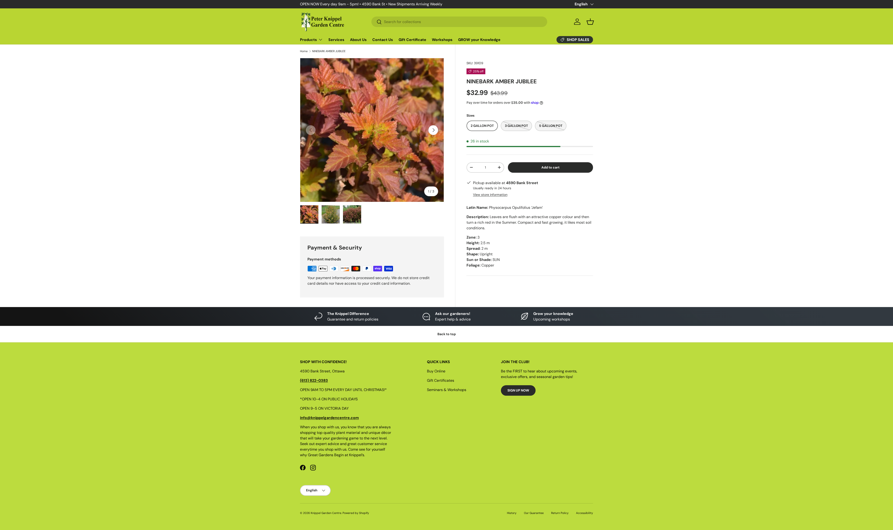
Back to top (446, 334)
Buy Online (436, 371)
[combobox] (459, 22)
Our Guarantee (534, 513)
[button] (590, 22)
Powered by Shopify (356, 513)
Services (336, 39)
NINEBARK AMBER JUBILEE (329, 51)
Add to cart (550, 167)
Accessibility (584, 513)
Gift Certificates (440, 380)
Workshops (442, 39)
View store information (490, 194)
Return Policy (560, 513)
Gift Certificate (412, 39)
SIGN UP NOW (518, 390)
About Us (358, 39)
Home (304, 51)
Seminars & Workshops (446, 389)
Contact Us (382, 39)
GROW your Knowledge (479, 39)
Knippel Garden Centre (326, 513)
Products (308, 39)
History (511, 513)
